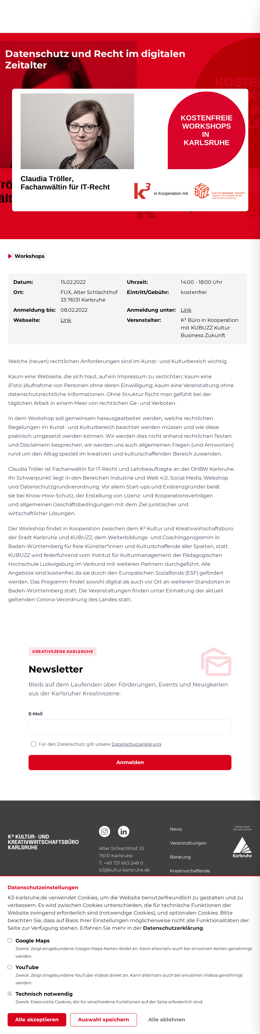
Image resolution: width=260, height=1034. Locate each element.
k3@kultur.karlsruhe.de (124, 870)
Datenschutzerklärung (136, 744)
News (176, 829)
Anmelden (130, 762)
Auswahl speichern (103, 1020)
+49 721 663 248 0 (123, 863)
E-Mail (35, 714)
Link (186, 310)
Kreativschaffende (190, 871)
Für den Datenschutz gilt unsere (100, 744)
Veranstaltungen (188, 843)
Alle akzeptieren (37, 1020)
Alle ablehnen (166, 1020)
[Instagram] (104, 831)
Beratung (180, 857)
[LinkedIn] (123, 831)
